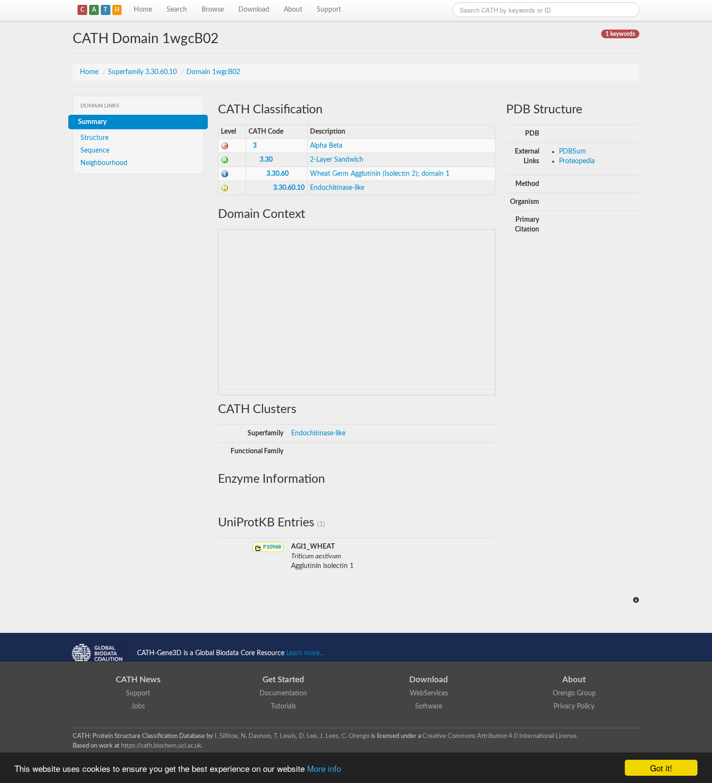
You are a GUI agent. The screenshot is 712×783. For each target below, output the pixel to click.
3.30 (266, 159)
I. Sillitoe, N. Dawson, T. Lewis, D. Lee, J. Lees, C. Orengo (292, 736)
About (293, 9)
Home (143, 9)
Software (428, 706)
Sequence (94, 150)
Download (253, 9)
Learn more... (305, 653)
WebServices (429, 693)
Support (329, 9)
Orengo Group (574, 693)
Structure (94, 138)
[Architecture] (225, 159)
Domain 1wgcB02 (213, 72)
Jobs (138, 706)
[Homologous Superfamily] (225, 187)
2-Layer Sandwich (336, 159)
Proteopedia (577, 161)
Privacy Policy (574, 706)
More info (324, 768)
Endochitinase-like (337, 187)
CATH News (138, 680)
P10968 (271, 547)
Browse (212, 9)
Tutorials (283, 706)
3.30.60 (277, 173)
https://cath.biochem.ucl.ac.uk (161, 746)
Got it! (661, 768)
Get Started (283, 680)
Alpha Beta (326, 145)
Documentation (283, 693)
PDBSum (572, 151)
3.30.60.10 (289, 187)
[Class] (225, 145)
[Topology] (225, 173)
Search (177, 9)
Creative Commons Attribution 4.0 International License (499, 736)
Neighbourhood (103, 163)
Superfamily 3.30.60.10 (143, 72)
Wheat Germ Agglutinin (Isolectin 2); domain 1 (379, 173)
